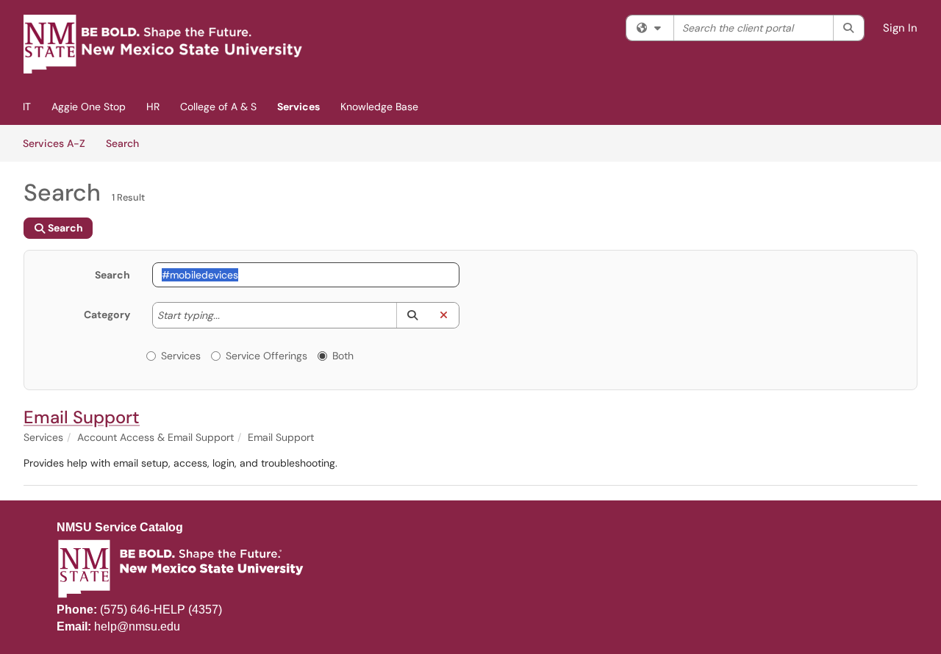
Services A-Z (54, 143)
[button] (412, 315)
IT (27, 106)
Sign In (900, 28)
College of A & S (218, 106)
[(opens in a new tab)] (163, 44)
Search (127, 143)
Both (343, 355)
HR (153, 106)
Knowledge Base (379, 106)
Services (298, 106)
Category (107, 314)
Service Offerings (266, 355)
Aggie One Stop (88, 106)
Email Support (82, 417)
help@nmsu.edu (137, 626)
